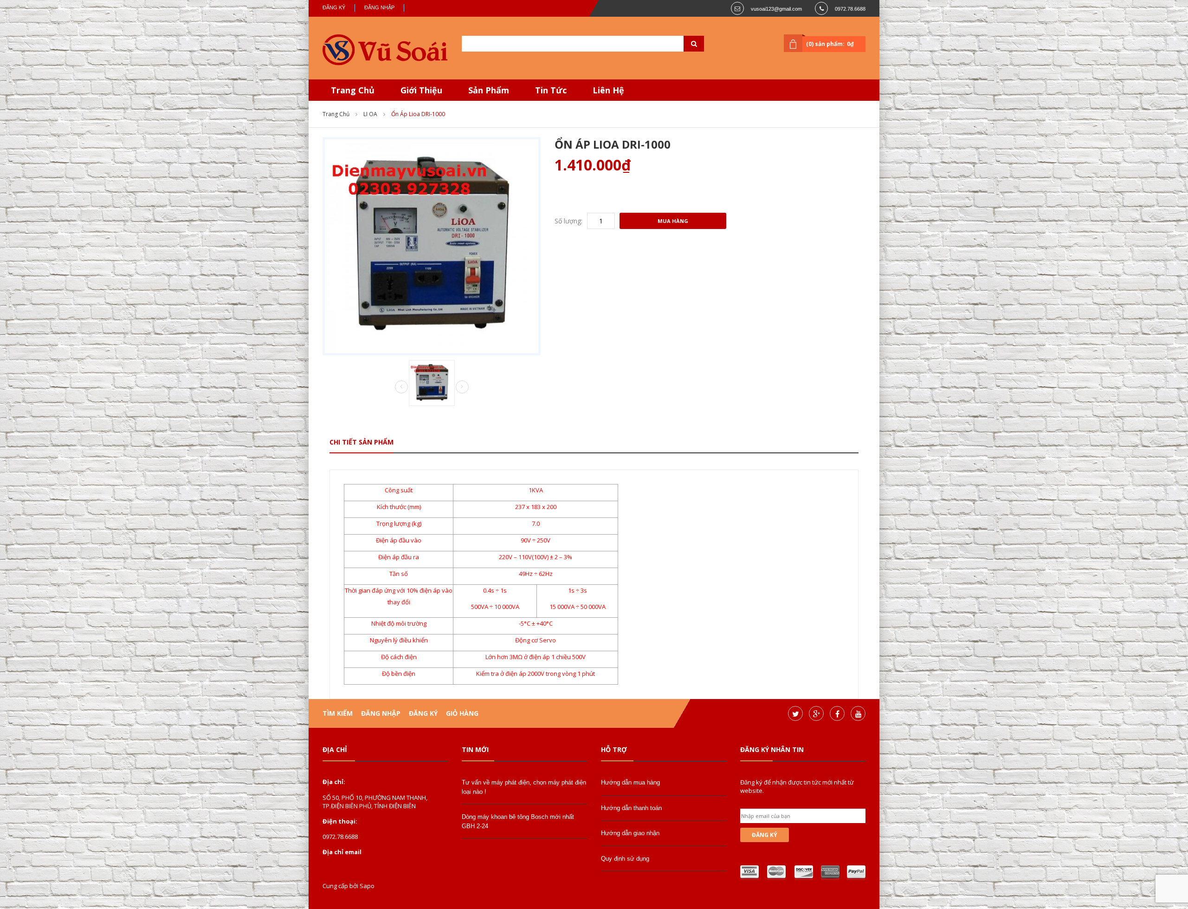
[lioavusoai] (385, 50)
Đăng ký (334, 7)
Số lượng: (568, 220)
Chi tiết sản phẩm (361, 442)
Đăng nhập (379, 7)
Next (462, 386)
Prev (401, 387)
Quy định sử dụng (625, 858)
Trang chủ (336, 114)
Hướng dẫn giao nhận (630, 833)
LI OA (370, 114)
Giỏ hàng (462, 713)
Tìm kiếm (338, 713)
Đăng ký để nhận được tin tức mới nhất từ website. (797, 786)
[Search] (682, 44)
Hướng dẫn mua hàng (630, 782)
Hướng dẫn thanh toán (631, 807)
